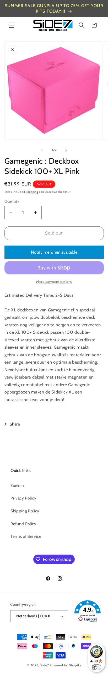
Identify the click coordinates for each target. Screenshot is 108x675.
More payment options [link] (54, 281)
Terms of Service (25, 536)
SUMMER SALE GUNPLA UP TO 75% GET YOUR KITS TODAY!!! (54, 8)
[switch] (96, 667)
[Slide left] (42, 150)
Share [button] (15, 424)
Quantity (11, 201)
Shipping (32, 192)
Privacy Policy (23, 498)
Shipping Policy (24, 510)
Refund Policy (23, 523)
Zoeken (17, 485)
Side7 (44, 665)
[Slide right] (66, 150)
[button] (11, 25)
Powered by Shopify (65, 665)
